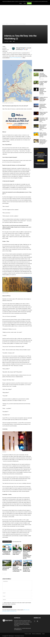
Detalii (25, 3)
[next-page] (5, 573)
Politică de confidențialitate (36, 633)
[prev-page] (3, 573)
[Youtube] (37, 621)
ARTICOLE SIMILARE (7, 541)
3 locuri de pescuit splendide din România (6, 568)
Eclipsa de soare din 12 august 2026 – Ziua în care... (43, 113)
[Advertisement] (25, 14)
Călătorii (7, 23)
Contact (43, 633)
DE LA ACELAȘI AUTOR (16, 541)
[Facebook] (35, 621)
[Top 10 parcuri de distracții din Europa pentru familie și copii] (27, 563)
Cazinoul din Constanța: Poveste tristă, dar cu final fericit (17, 569)
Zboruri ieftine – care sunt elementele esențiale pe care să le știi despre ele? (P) (27, 555)
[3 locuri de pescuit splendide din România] (6, 563)
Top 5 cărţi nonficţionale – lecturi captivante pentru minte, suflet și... (43, 75)
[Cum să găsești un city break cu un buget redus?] (17, 547)
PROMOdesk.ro (18, 629)
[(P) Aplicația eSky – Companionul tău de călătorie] (6, 547)
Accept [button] (29, 3)
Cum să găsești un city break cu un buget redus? (17, 553)
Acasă (3, 23)
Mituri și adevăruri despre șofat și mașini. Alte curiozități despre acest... (43, 127)
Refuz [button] (21, 3)
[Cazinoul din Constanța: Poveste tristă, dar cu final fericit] (17, 563)
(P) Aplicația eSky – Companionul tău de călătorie (6, 553)
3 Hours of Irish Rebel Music (15, 57)
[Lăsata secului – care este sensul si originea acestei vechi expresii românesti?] (36, 141)
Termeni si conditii (28, 633)
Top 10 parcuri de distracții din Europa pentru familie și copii (27, 569)
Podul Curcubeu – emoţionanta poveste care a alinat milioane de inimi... (43, 106)
